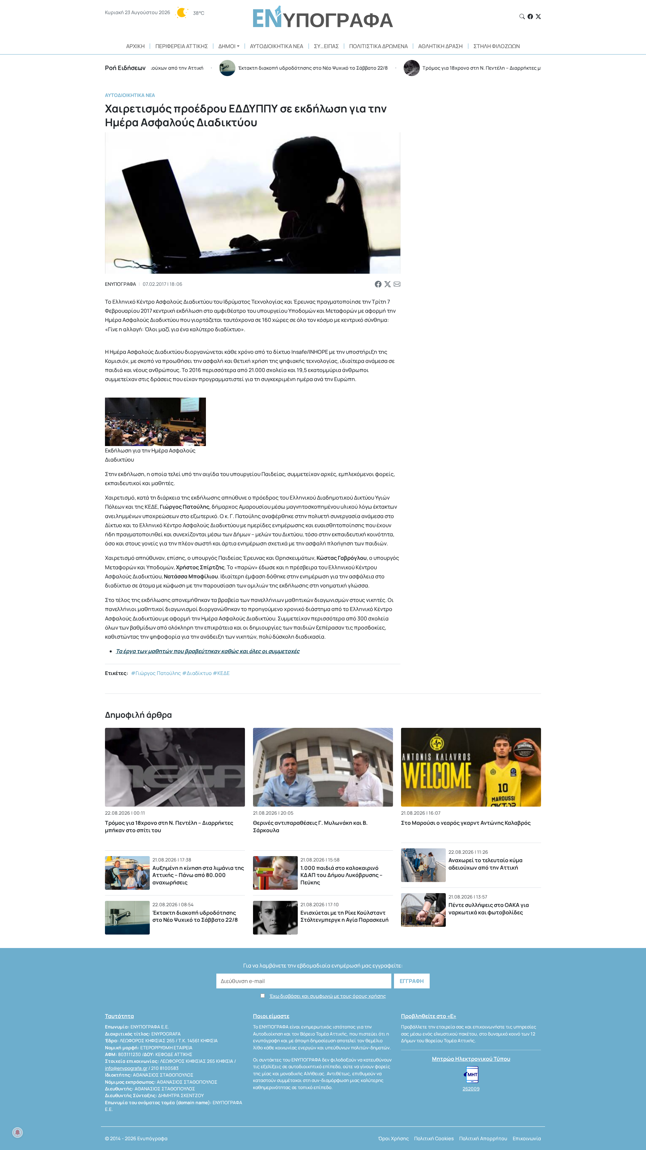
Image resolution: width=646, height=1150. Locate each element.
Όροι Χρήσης (393, 1138)
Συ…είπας (326, 46)
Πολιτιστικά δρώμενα (378, 46)
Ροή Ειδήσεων (125, 68)
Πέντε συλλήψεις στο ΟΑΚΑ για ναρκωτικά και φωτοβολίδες (488, 908)
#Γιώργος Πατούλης (156, 673)
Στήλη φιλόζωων (496, 46)
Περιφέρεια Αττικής (181, 46)
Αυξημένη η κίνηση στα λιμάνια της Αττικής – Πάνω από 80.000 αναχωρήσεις (198, 875)
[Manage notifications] (17, 1132)
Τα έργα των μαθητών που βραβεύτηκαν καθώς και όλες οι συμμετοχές (207, 651)
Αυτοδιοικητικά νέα (276, 46)
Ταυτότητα (119, 1016)
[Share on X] (387, 284)
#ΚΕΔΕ (221, 673)
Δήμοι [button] (227, 46)
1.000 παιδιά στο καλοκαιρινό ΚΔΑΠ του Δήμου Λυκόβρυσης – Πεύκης (341, 875)
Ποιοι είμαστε (271, 1016)
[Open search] (522, 16)
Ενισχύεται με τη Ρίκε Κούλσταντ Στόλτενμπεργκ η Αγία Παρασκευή (344, 916)
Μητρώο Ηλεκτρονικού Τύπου (471, 1058)
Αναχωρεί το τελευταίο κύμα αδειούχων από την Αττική (485, 863)
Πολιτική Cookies (434, 1138)
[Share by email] (397, 284)
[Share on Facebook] (378, 284)
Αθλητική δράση (440, 46)
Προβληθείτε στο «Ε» (428, 1016)
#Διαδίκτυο (197, 673)
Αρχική (135, 46)
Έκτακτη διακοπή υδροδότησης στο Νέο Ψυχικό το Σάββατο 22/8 (195, 916)
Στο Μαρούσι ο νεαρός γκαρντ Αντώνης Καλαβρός (466, 822)
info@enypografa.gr (126, 1068)
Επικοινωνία (527, 1138)
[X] (538, 16)
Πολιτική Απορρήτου (483, 1138)
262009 (471, 1089)
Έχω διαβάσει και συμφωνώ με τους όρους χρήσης (328, 996)
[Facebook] (530, 16)
